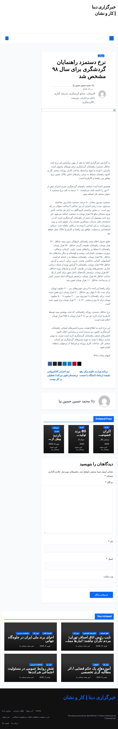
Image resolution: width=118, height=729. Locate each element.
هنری (106, 427)
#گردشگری (88, 102)
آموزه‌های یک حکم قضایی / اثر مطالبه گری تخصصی (89, 670)
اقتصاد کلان (47, 633)
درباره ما (14, 723)
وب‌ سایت (108, 576)
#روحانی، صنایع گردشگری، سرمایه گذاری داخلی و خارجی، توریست (74, 95)
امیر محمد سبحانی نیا (104, 448)
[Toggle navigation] (60, 38)
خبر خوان (6, 717)
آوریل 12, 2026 (101, 646)
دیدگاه (109, 482)
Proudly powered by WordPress (82, 716)
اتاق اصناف (104, 633)
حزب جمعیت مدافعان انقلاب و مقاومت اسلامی (31, 717)
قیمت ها (5, 723)
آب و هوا (29, 711)
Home (38, 711)
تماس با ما (6, 711)
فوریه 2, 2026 (45, 646)
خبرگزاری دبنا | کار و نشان (89, 697)
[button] (9, 38)
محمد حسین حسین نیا (82, 85)
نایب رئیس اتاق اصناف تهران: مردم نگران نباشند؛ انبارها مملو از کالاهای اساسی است (88, 640)
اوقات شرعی (18, 711)
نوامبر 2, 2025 (45, 677)
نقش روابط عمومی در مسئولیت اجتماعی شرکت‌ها (31, 670)
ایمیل (109, 558)
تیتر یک (76, 633)
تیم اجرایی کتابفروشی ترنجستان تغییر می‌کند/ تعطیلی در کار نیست (62, 375)
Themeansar (110, 718)
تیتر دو (49, 664)
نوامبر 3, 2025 (101, 677)
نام (110, 541)
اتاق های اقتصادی (89, 633)
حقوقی (95, 664)
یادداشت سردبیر (23, 633)
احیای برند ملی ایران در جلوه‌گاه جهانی (31, 639)
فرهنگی (101, 56)
